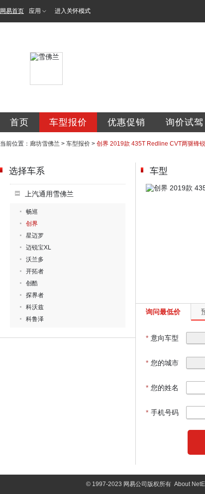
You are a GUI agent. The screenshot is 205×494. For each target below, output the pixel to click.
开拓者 (35, 271)
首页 (19, 122)
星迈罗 (35, 235)
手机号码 (162, 412)
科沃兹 (35, 307)
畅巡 (32, 211)
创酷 (32, 283)
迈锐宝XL (38, 247)
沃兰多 (35, 259)
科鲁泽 (35, 319)
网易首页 (12, 10)
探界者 (35, 295)
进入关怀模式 (73, 10)
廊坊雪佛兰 (45, 143)
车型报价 (68, 122)
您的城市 (162, 363)
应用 (35, 10)
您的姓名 (162, 388)
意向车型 (162, 338)
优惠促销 (126, 122)
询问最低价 (163, 312)
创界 (32, 223)
